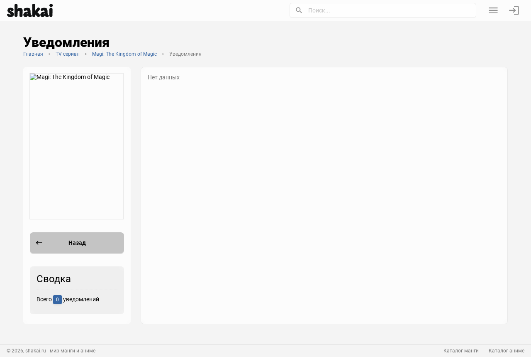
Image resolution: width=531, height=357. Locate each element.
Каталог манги (461, 351)
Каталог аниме (506, 351)
